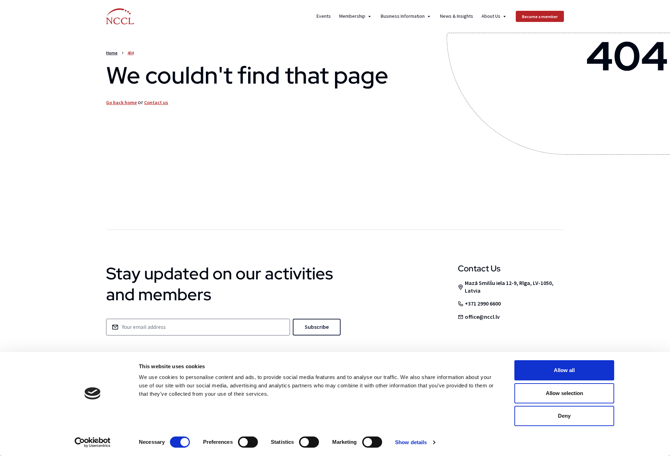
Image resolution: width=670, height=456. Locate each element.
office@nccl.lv (482, 316)
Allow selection (564, 393)
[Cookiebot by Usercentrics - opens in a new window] (92, 442)
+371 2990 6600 (483, 303)
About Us (491, 16)
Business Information (403, 16)
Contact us (156, 102)
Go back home (121, 102)
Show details (411, 442)
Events (324, 16)
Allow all (564, 370)
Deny (564, 416)
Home (112, 52)
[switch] (248, 442)
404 (130, 52)
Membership (352, 16)
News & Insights (456, 16)
